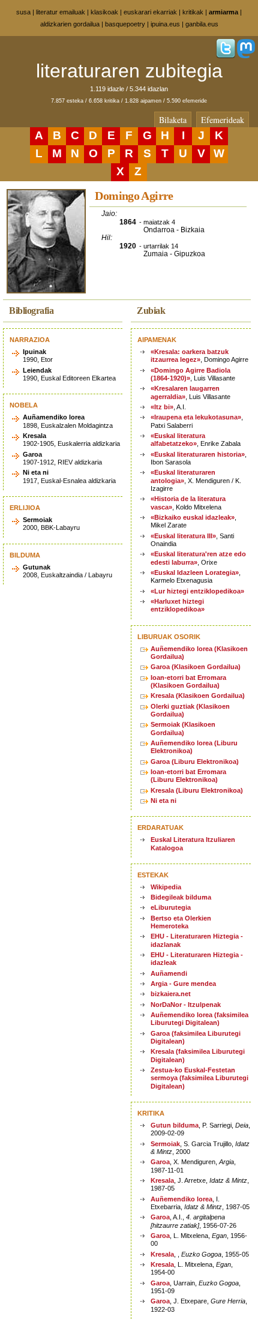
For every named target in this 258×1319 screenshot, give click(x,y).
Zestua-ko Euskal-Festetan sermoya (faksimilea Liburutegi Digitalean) (199, 1078)
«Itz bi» (162, 406)
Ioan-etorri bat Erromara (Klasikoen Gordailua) (188, 681)
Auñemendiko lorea (181, 1199)
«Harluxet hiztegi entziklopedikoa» (178, 605)
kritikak (192, 12)
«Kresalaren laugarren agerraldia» (185, 392)
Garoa (160, 1161)
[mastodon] (246, 56)
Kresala (162, 1180)
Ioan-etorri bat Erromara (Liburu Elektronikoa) (188, 775)
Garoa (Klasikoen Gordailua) (196, 666)
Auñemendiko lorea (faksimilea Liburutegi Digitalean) (199, 1018)
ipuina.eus (165, 24)
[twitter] (225, 56)
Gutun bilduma (175, 1125)
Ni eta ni (163, 800)
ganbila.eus (201, 24)
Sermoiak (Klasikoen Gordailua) (183, 728)
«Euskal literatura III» (183, 535)
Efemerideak (222, 119)
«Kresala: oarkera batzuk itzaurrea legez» (190, 355)
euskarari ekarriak (150, 12)
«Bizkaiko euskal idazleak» (193, 517)
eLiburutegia (171, 907)
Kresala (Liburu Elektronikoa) (197, 790)
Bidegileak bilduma (181, 897)
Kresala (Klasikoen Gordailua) (198, 695)
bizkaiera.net (171, 993)
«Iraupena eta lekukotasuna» (196, 417)
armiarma (223, 12)
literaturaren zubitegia (129, 71)
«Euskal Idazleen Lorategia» (195, 572)
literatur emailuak (60, 12)
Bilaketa (173, 119)
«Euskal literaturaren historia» (198, 454)
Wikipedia (166, 887)
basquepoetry (125, 24)
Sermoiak (165, 1143)
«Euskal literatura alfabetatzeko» (178, 439)
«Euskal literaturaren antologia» (183, 476)
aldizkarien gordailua (70, 24)
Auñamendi (169, 973)
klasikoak (104, 12)
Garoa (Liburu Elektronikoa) (195, 761)
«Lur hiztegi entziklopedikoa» (197, 591)
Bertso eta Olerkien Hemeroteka (181, 922)
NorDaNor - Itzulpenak (186, 1004)
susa (23, 12)
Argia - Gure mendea (183, 983)
